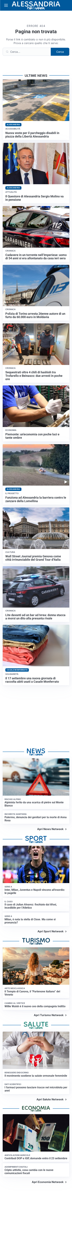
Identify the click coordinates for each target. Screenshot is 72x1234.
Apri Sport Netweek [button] (50, 931)
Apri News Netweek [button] (50, 829)
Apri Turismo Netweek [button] (48, 1015)
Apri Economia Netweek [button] (47, 1182)
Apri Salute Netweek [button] (50, 1099)
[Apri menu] (6, 5)
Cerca (60, 51)
